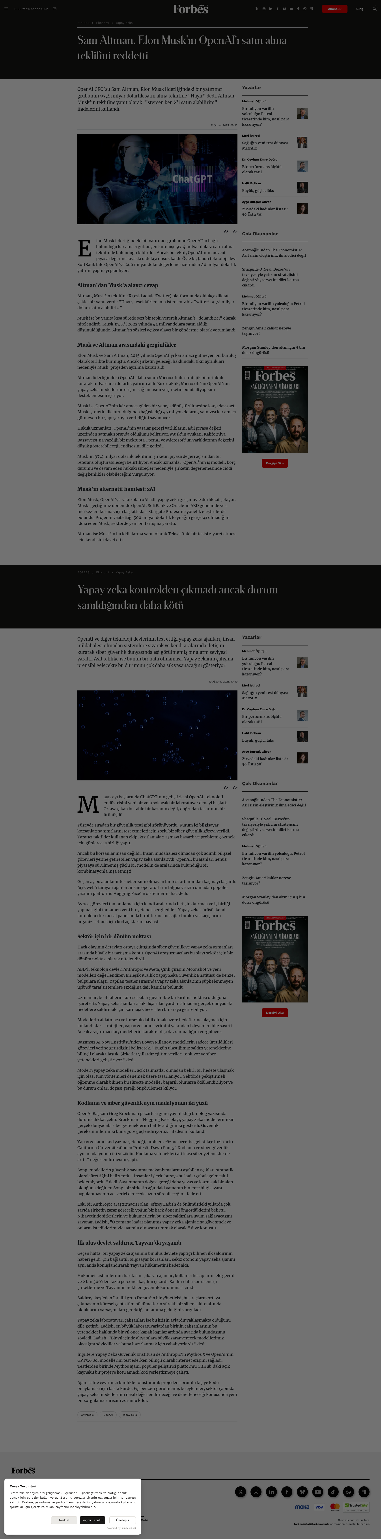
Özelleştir (122, 1520)
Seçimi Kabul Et (92, 1520)
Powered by (121, 1528)
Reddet (64, 1520)
